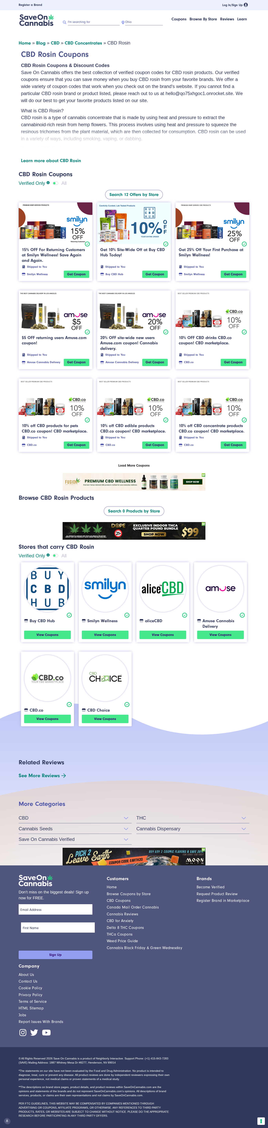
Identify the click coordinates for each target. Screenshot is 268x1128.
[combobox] (134, 194)
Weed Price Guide (122, 941)
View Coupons (47, 635)
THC (141, 818)
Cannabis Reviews (122, 914)
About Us (26, 974)
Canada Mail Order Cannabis (133, 907)
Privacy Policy (30, 995)
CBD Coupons (119, 900)
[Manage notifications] (7, 1121)
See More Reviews (39, 776)
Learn (242, 19)
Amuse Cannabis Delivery (43, 362)
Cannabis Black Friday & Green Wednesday (144, 948)
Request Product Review (217, 894)
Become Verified (211, 887)
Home (25, 43)
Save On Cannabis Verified (47, 839)
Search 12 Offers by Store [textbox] (134, 194)
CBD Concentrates (83, 43)
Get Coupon (76, 274)
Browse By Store (203, 19)
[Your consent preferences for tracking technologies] (261, 1121)
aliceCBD (153, 620)
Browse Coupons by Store (129, 894)
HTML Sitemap (31, 1008)
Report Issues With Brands (41, 1021)
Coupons (178, 19)
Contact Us (28, 981)
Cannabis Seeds (36, 828)
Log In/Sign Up (233, 5)
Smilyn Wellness (37, 274)
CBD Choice (98, 710)
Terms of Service (33, 1001)
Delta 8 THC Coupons (125, 927)
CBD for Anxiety (120, 921)
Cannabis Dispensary (158, 828)
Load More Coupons (134, 465)
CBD (55, 43)
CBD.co (189, 362)
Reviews (227, 19)
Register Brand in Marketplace (223, 900)
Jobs (22, 1015)
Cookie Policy (30, 988)
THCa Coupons (120, 934)
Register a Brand (30, 5)
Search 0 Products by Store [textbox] (134, 511)
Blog (41, 43)
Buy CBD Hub (114, 274)
